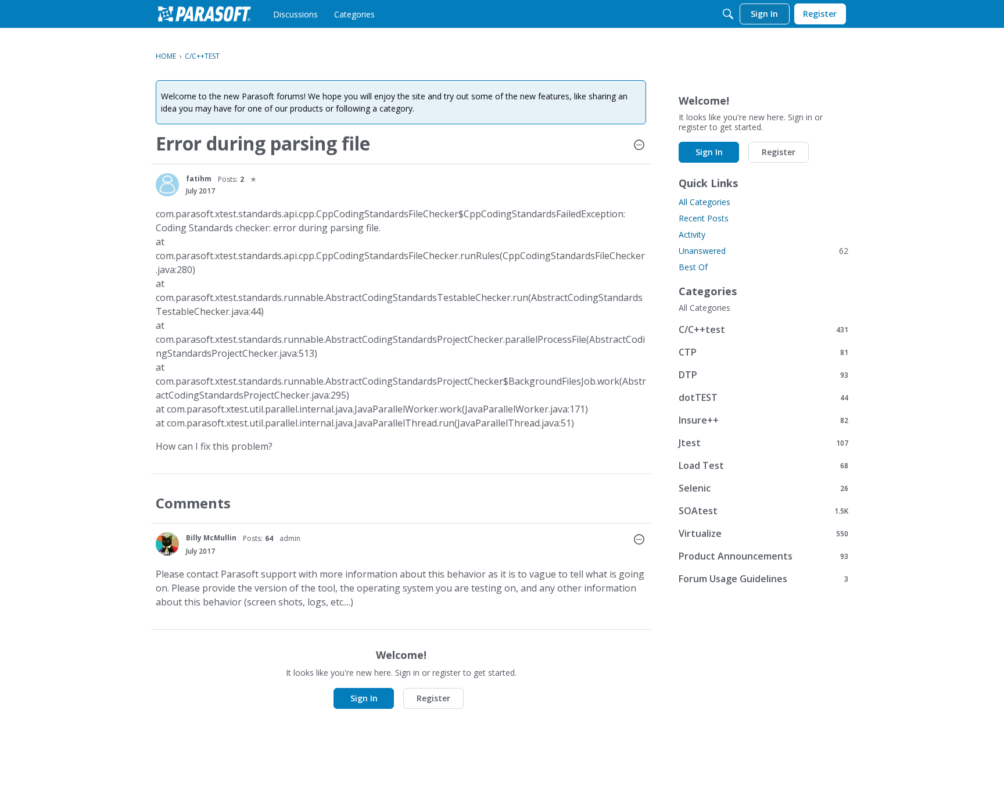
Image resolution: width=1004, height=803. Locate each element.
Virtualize (763, 533)
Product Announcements (763, 556)
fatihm (198, 179)
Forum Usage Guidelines (763, 578)
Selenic (763, 488)
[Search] (728, 13)
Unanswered (763, 250)
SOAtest (763, 510)
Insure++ (763, 420)
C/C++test (763, 329)
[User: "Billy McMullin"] (167, 543)
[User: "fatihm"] (167, 184)
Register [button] (433, 698)
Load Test (763, 465)
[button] (639, 145)
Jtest (763, 442)
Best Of (693, 267)
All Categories (704, 201)
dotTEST (763, 397)
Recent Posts (704, 218)
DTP (763, 374)
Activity (692, 234)
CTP (763, 352)
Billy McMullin (211, 538)
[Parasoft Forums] (204, 13)
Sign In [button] (364, 698)
